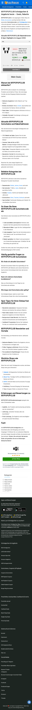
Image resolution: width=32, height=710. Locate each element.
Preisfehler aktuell (5, 601)
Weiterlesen (9, 31)
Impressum (4, 637)
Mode (2, 20)
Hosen (21, 185)
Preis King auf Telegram (7, 661)
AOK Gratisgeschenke (6, 563)
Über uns (3, 652)
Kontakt (3, 633)
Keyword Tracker (5, 669)
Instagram (4, 678)
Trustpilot (5, 517)
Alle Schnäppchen (5, 547)
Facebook (3, 682)
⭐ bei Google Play (20, 515)
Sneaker (9, 193)
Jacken (16, 185)
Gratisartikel (15, 525)
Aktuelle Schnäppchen (8, 7)
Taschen (16, 197)
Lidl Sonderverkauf (5, 551)
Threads (3, 698)
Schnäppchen (23, 22)
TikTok (3, 690)
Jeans (16, 188)
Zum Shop (16, 459)
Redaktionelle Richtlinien (7, 649)
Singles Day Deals (5, 616)
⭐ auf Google (16, 517)
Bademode (7, 483)
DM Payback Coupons (6, 576)
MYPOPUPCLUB (16, 60)
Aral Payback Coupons (6, 580)
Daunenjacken (8, 490)
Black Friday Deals (5, 613)
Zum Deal (15, 69)
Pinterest (3, 694)
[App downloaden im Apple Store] (7, 509)
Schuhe (19, 105)
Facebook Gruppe (5, 686)
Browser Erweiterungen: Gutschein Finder (11, 674)
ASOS (5, 381)
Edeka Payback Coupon (7, 584)
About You (6, 377)
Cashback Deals (5, 609)
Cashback (9, 527)
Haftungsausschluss (6, 645)
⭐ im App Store (6, 515)
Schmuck (21, 197)
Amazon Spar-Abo (5, 555)
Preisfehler (18, 7)
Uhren (11, 197)
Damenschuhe (8, 488)
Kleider (12, 185)
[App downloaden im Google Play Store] (20, 509)
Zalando (5, 372)
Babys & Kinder (8, 481)
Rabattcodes (26, 525)
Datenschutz (4, 641)
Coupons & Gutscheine (7, 572)
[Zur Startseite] (13, 3)
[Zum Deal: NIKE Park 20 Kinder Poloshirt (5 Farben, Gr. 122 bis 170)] (6, 48)
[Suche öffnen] (23, 2)
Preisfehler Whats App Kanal (8, 665)
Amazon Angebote (5, 559)
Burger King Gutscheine (7, 588)
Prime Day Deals (5, 620)
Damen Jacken (8, 485)
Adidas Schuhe (8, 479)
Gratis (25, 7)
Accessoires (8, 20)
